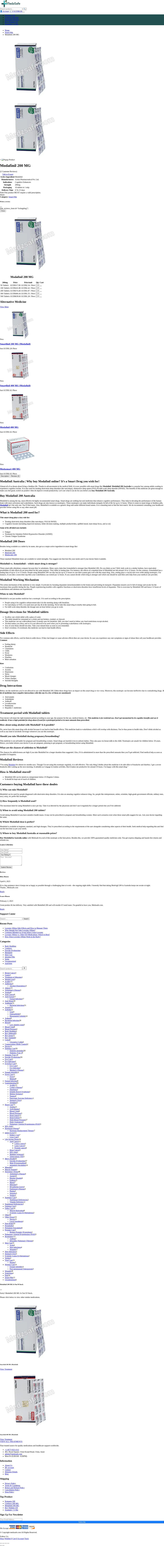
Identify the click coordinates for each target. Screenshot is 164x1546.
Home (7, 30)
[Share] (3, 1543)
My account (9, 1468)
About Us (8, 1465)
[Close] (1, 1289)
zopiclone (8, 963)
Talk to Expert (7, 174)
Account (20, 1539)
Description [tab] (5, 476)
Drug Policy (9, 1492)
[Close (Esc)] (1, 1543)
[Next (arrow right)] (3, 1545)
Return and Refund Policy (15, 1488)
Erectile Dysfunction (12, 950)
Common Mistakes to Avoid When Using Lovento (24, 932)
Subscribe (82, 1522)
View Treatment (6, 1369)
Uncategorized (10, 961)
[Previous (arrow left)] (1, 1545)
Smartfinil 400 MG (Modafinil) (15, 385)
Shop (2, 1539)
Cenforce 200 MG (12, 18)
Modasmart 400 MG (10, 469)
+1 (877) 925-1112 (12, 1450)
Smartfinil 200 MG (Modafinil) (15, 344)
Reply (2, 892)
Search (26, 919)
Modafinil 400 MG (9, 427)
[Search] (24, 968)
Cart (14, 1539)
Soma (7, 959)
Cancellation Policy (12, 1490)
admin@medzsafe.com (13, 1454)
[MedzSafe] (11, 7)
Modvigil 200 (10, 553)
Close (3, 211)
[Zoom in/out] (8, 1543)
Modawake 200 (11, 555)
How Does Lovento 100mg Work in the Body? (23, 937)
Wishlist (8, 1539)
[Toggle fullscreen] (6, 1543)
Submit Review (6, 867)
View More (4, 307)
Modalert (12, 765)
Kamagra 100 (10, 15)
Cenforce (8, 948)
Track (26, 1539)
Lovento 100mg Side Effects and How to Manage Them (26, 928)
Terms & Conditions (12, 1486)
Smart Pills (9, 32)
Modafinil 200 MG (12, 20)
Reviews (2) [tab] (15, 476)
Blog (7, 1474)
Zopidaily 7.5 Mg (11, 24)
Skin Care (8, 955)
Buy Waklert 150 (11, 22)
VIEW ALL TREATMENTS (11, 1441)
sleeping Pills (10, 957)
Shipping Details (11, 1472)
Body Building (10, 946)
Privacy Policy (10, 1483)
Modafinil (4, 505)
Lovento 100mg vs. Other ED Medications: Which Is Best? (27, 935)
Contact (8, 1470)
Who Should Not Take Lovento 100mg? (20, 930)
